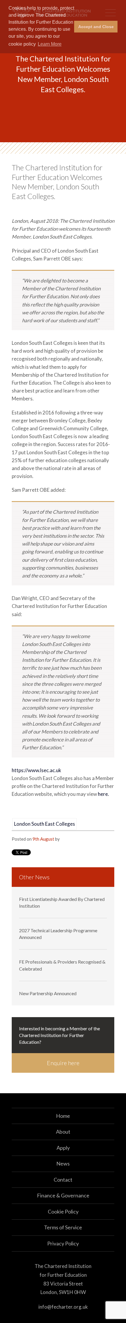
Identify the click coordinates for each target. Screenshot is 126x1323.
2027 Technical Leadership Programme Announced (58, 934)
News (63, 1163)
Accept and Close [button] (96, 26)
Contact (63, 1179)
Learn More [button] (50, 44)
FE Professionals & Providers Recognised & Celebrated (62, 965)
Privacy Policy (63, 1243)
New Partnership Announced (47, 993)
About (63, 1131)
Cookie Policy (63, 1211)
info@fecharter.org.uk (63, 1307)
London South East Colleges (44, 824)
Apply (63, 1147)
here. (103, 794)
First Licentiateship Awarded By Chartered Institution (62, 902)
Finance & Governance (63, 1195)
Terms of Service (63, 1227)
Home (63, 1116)
